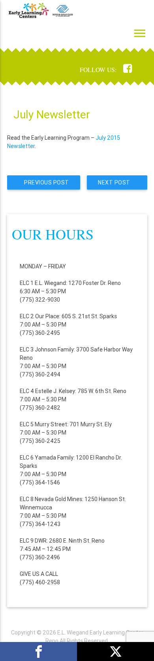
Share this (38, 651)
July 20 (105, 137)
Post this (115, 651)
